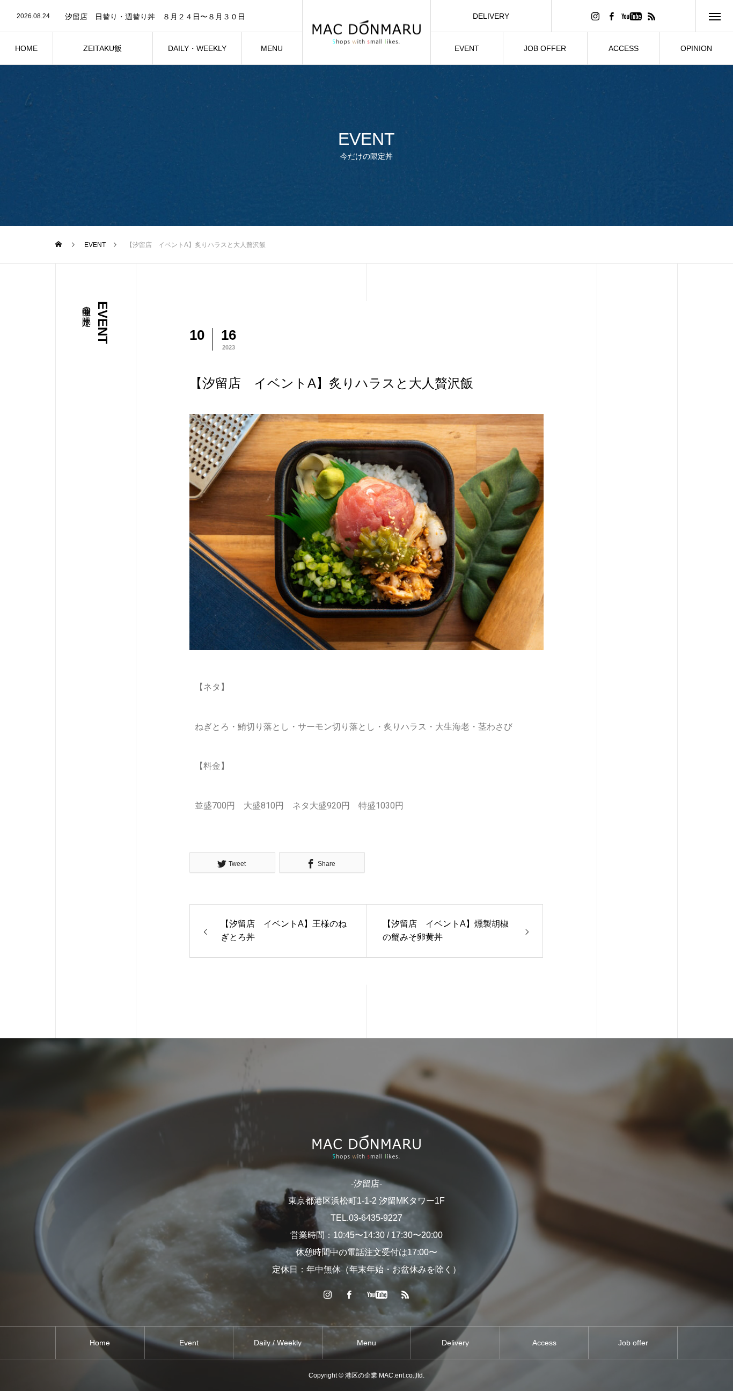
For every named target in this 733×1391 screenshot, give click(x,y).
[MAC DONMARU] (366, 32)
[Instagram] (595, 16)
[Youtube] (631, 16)
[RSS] (651, 16)
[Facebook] (611, 16)
